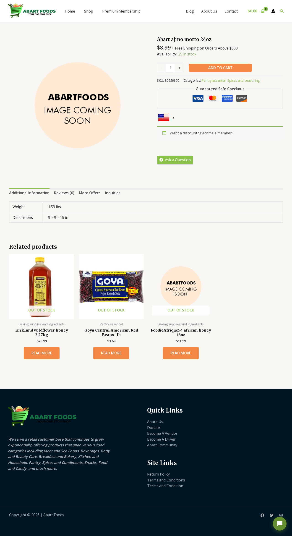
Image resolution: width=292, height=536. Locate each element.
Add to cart (220, 67)
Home (70, 11)
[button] (282, 11)
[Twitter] (272, 515)
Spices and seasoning (243, 80)
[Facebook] (262, 515)
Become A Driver (161, 439)
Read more (41, 353)
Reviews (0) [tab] (64, 192)
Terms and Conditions (166, 480)
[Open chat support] (280, 524)
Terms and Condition (165, 485)
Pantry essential (214, 80)
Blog (190, 11)
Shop (88, 11)
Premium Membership (121, 11)
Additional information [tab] (29, 192)
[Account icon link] (273, 11)
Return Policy (158, 474)
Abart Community (162, 444)
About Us (209, 11)
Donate (153, 427)
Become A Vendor (162, 433)
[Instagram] (281, 515)
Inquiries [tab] (112, 192)
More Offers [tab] (90, 192)
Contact (231, 11)
